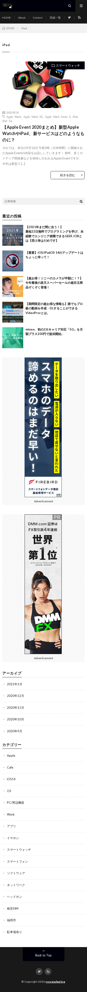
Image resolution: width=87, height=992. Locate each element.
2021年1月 (14, 684)
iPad (75, 116)
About (22, 17)
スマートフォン (17, 861)
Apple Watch (13, 116)
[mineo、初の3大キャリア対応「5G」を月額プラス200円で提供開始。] (12, 337)
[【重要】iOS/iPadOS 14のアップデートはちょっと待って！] (12, 260)
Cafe (10, 767)
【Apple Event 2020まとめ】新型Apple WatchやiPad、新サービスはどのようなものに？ (43, 133)
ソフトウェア (16, 873)
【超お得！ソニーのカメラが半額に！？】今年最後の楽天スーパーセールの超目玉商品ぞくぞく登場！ (54, 282)
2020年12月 (15, 696)
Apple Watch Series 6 (58, 116)
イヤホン (13, 838)
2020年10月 (15, 719)
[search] (81, 201)
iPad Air (7, 120)
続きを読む (67, 175)
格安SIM (12, 908)
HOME (6, 17)
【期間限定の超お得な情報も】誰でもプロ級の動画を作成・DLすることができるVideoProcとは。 (54, 308)
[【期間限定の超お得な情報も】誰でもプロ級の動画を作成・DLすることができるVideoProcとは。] (12, 312)
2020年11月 (15, 707)
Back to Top (43, 955)
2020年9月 (14, 731)
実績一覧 (55, 17)
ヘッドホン (14, 896)
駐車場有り (14, 932)
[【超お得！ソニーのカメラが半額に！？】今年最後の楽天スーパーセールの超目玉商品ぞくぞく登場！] (12, 286)
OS (9, 791)
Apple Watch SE (33, 116)
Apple (11, 755)
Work (11, 814)
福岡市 (11, 920)
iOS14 (11, 779)
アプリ (11, 826)
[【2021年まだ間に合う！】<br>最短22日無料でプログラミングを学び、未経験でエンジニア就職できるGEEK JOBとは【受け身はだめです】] (12, 235)
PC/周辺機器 (15, 802)
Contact (37, 17)
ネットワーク (16, 885)
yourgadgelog (55, 981)
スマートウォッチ (68, 65)
